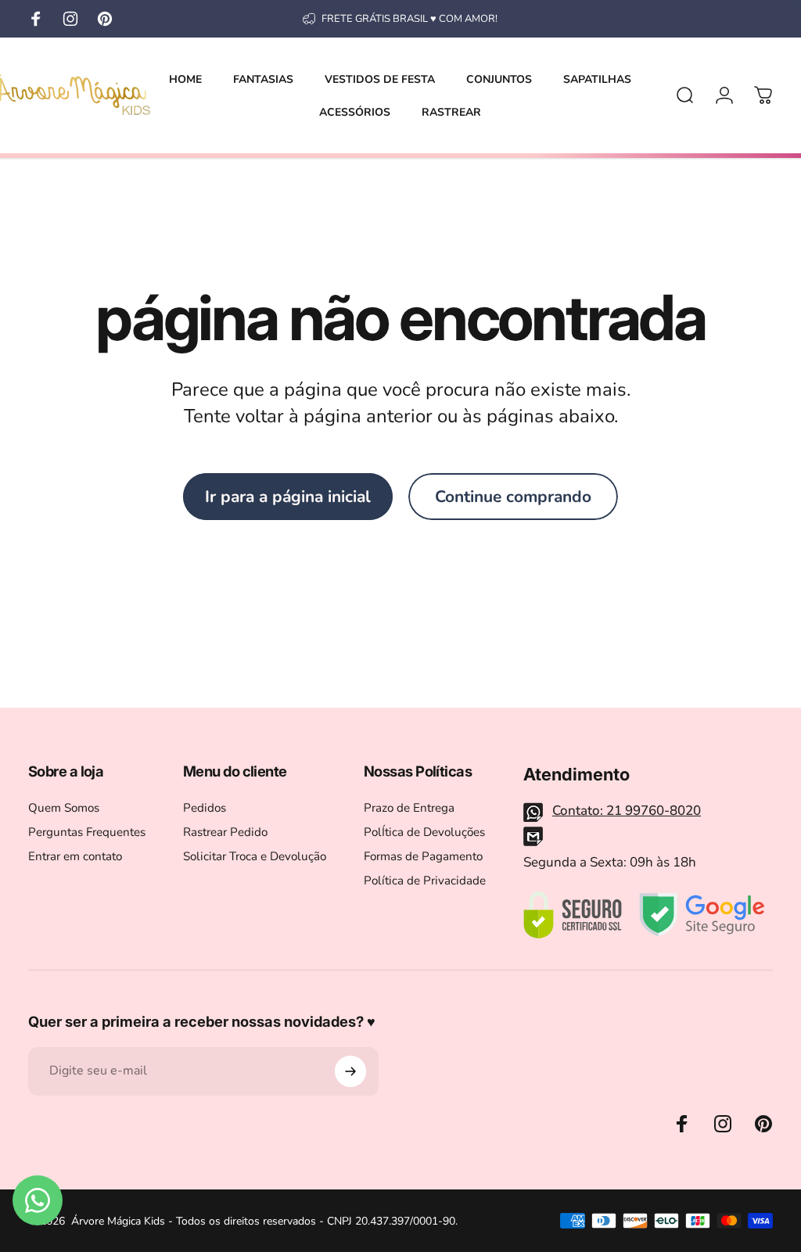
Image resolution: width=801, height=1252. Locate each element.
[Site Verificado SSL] (572, 914)
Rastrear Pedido (225, 832)
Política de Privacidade (425, 881)
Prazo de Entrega (409, 808)
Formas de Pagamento (423, 856)
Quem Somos (63, 808)
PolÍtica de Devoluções (424, 832)
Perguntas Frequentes (86, 832)
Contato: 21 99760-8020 (626, 811)
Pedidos (204, 808)
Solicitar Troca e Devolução (254, 856)
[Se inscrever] (350, 1071)
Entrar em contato (75, 856)
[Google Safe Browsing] (702, 914)
